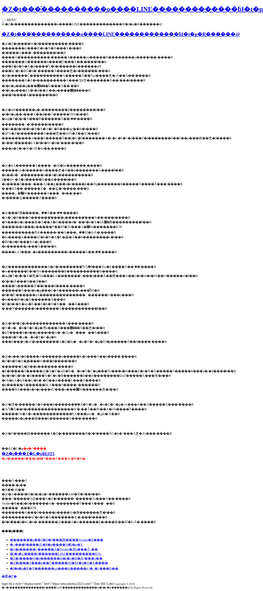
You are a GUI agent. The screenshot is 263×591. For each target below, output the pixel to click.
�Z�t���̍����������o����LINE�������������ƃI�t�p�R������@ (121, 34)
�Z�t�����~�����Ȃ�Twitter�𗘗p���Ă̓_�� (54, 549)
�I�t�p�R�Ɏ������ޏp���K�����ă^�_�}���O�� (64, 568)
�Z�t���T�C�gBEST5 (28, 453)
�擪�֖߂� (9, 576)
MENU (11, 20)
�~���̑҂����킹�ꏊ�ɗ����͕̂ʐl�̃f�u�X (46, 544)
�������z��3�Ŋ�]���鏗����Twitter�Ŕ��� (56, 540)
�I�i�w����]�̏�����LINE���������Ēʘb (55, 554)
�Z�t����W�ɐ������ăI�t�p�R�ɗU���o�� (56, 558)
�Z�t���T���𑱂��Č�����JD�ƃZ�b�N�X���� (59, 563)
